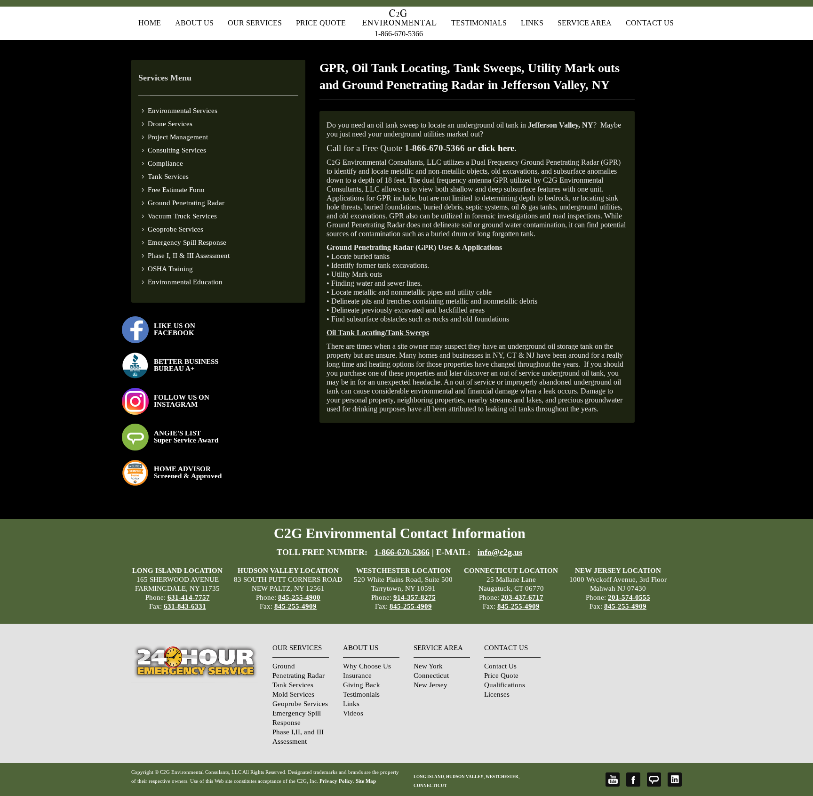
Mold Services (293, 694)
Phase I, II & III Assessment (189, 255)
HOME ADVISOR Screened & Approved (188, 472)
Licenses (497, 694)
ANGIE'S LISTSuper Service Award (186, 436)
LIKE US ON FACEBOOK (174, 329)
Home (149, 23)
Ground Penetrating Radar (186, 203)
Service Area (585, 23)
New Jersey (430, 685)
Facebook (633, 779)
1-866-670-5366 (399, 34)
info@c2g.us (500, 552)
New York (428, 666)
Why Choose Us (367, 666)
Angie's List (654, 779)
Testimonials (479, 23)
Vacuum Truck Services (182, 216)
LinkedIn (675, 779)
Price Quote (321, 23)
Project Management (178, 137)
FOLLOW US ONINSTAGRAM (181, 401)
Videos (353, 713)
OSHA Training (170, 269)
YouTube (613, 779)
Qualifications (504, 685)
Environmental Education (185, 282)
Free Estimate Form (176, 189)
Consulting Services (177, 150)
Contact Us (650, 23)
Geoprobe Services (175, 229)
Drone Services (170, 124)
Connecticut (431, 675)
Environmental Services (182, 110)
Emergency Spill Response (187, 242)
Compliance (165, 163)
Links (532, 23)
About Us (194, 23)
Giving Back (361, 685)
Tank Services (168, 176)
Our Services (255, 23)
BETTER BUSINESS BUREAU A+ (186, 365)
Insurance (357, 675)
